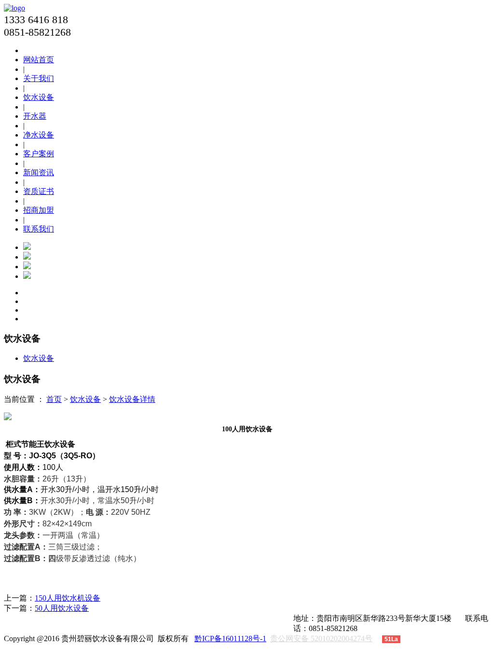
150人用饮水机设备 (67, 598)
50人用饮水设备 (62, 608)
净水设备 (38, 135)
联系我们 (38, 229)
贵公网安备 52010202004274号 (321, 638)
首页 (54, 399)
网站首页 (38, 59)
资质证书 (38, 191)
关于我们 (38, 78)
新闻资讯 (38, 172)
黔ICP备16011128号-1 (230, 638)
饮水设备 (38, 97)
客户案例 (38, 154)
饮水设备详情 (132, 399)
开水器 (34, 116)
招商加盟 (38, 210)
